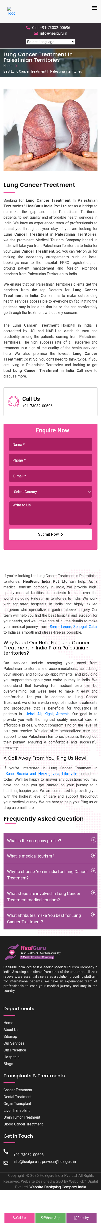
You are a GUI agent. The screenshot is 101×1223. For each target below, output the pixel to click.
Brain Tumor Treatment (22, 1117)
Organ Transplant (17, 1103)
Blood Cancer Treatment (23, 1124)
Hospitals (11, 1057)
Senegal (80, 626)
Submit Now (48, 534)
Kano (10, 774)
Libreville (69, 774)
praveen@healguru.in (59, 1161)
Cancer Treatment (18, 1090)
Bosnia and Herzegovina (38, 774)
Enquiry (83, 1218)
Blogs (8, 1064)
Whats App (51, 1218)
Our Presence (15, 1050)
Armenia (63, 714)
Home (8, 66)
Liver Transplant (17, 1110)
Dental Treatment (17, 1097)
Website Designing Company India (57, 1187)
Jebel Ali (34, 714)
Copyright (16, 1175)
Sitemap (10, 1036)
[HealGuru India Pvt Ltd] (35, 952)
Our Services (14, 1043)
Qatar (93, 626)
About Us (11, 1029)
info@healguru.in (53, 33)
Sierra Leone (60, 626)
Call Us (21, 1218)
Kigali (49, 714)
